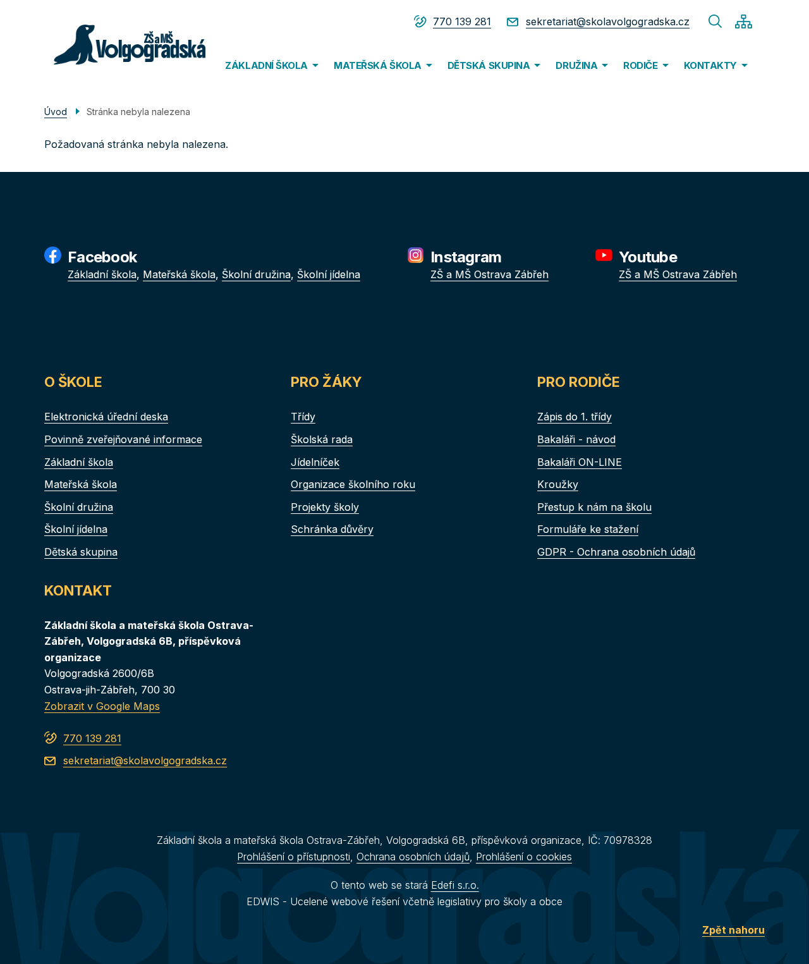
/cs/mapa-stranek (743, 21)
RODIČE (640, 65)
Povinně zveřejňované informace (123, 439)
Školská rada (322, 439)
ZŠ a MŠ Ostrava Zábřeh (489, 274)
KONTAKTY (710, 65)
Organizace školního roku (353, 484)
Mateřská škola (179, 274)
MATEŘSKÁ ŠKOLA (378, 65)
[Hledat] (715, 21)
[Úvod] (124, 44)
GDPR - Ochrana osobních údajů (616, 552)
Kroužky (557, 484)
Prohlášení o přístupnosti (293, 856)
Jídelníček (315, 462)
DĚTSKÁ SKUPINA (488, 65)
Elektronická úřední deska (106, 416)
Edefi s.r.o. (455, 885)
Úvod (55, 111)
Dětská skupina (81, 552)
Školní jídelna (328, 274)
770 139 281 (462, 21)
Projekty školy (325, 507)
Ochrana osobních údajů (413, 856)
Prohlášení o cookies (524, 856)
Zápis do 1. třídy (574, 416)
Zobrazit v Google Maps (102, 706)
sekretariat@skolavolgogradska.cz (608, 21)
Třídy (303, 416)
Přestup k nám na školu (594, 507)
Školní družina (256, 274)
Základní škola (102, 274)
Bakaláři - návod (576, 439)
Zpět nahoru (733, 930)
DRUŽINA (576, 65)
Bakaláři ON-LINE (579, 462)
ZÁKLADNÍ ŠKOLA (266, 65)
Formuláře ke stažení (587, 529)
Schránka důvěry (332, 529)
